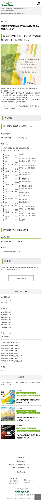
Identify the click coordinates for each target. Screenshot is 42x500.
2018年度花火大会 (6, 312)
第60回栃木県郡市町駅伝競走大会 (10, 348)
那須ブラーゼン (6, 333)
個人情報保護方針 (21, 461)
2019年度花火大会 (6, 314)
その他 (3, 367)
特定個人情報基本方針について (21, 468)
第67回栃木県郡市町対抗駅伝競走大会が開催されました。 (28, 401)
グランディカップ (6, 300)
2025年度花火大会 (6, 325)
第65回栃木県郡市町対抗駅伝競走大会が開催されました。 (28, 436)
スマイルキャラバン (6, 303)
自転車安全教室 (5, 336)
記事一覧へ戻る (21, 278)
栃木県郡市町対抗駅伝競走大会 (21, 8)
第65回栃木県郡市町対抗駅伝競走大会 (11, 356)
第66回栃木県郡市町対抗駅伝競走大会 (11, 358)
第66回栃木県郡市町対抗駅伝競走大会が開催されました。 (28, 418)
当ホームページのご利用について (21, 472)
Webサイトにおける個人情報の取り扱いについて (21, 464)
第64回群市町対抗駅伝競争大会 (9, 353)
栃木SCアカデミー (7, 297)
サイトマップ (21, 457)
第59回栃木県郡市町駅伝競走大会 (8, 11)
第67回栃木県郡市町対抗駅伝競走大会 (11, 361)
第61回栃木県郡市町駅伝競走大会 (10, 351)
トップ (2, 8)
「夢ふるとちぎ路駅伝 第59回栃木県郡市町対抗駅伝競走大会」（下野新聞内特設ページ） (20, 268)
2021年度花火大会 (6, 317)
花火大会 (4, 309)
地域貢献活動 (9, 8)
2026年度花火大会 (6, 327)
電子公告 (13, 479)
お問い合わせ (28, 480)
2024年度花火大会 (6, 322)
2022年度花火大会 (6, 319)
